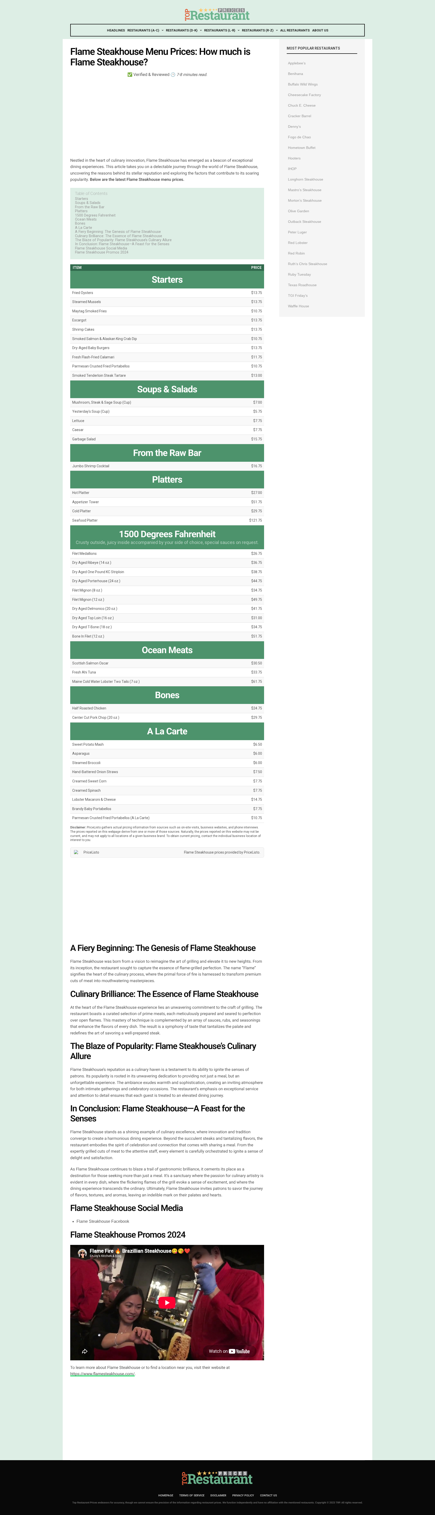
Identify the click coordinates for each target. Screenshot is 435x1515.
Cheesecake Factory (304, 95)
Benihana (295, 74)
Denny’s (294, 126)
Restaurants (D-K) (181, 30)
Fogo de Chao (299, 137)
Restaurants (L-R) (219, 30)
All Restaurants (295, 30)
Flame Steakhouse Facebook (103, 1221)
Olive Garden (298, 211)
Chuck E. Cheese (302, 105)
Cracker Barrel (299, 116)
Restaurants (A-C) (143, 30)
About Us (320, 30)
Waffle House (298, 306)
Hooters (294, 158)
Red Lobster (298, 243)
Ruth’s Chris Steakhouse (307, 264)
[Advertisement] (167, 117)
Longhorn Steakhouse (305, 179)
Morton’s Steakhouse (305, 200)
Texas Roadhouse (302, 285)
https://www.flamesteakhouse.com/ (102, 1373)
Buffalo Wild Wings (303, 84)
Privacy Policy (243, 1495)
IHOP (292, 169)
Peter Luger (297, 232)
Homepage (165, 1495)
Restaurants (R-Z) (257, 30)
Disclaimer (218, 1495)
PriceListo (252, 852)
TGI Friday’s (298, 295)
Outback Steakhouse (304, 222)
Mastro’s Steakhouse (304, 190)
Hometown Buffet (301, 148)
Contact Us (268, 1495)
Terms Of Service (191, 1495)
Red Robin (296, 253)
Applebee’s (297, 63)
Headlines (116, 30)
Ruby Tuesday (299, 274)
